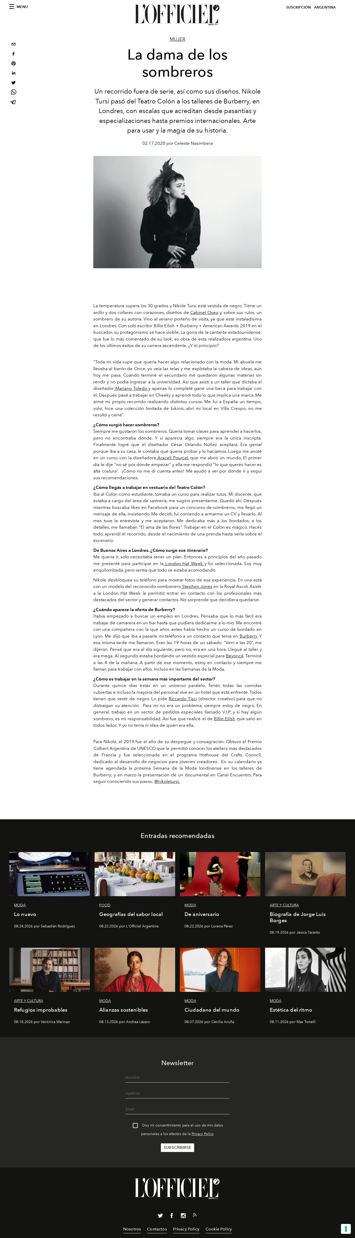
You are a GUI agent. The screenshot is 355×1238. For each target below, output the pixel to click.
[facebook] (13, 54)
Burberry (248, 636)
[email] (13, 45)
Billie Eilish (224, 718)
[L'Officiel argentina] (177, 15)
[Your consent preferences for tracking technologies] (346, 1229)
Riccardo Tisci (183, 698)
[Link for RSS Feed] (194, 1216)
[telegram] (13, 102)
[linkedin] (13, 73)
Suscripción (298, 7)
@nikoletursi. (167, 781)
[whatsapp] (13, 93)
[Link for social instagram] (183, 1216)
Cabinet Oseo (204, 312)
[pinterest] (13, 64)
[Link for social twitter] (160, 1216)
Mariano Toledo (131, 388)
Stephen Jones (196, 586)
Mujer (177, 39)
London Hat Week (183, 563)
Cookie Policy (219, 1229)
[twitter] (13, 83)
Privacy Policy (203, 1134)
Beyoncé (235, 655)
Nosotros (132, 1229)
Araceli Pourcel (172, 457)
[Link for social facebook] (171, 1216)
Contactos (157, 1229)
